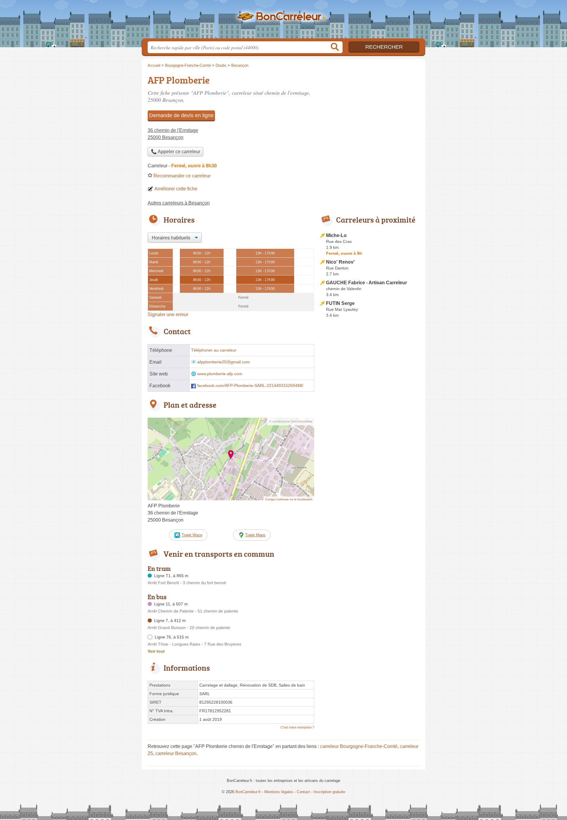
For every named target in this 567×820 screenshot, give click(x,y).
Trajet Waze (192, 535)
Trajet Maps (255, 535)
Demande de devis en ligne (181, 115)
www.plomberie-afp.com (219, 374)
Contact (303, 792)
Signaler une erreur (168, 314)
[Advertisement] (369, 457)
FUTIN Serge (340, 303)
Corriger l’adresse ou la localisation (288, 499)
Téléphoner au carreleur (214, 350)
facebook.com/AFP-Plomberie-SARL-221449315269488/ (250, 385)
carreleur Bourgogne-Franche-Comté (358, 746)
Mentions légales (278, 792)
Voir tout (156, 651)
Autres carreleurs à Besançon (179, 202)
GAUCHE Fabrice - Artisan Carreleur (366, 282)
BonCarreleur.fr (283, 21)
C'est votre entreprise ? (297, 727)
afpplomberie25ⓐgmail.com (223, 362)
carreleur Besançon (175, 753)
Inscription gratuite (329, 792)
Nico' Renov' (340, 261)
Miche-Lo (336, 235)
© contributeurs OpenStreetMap (290, 421)
